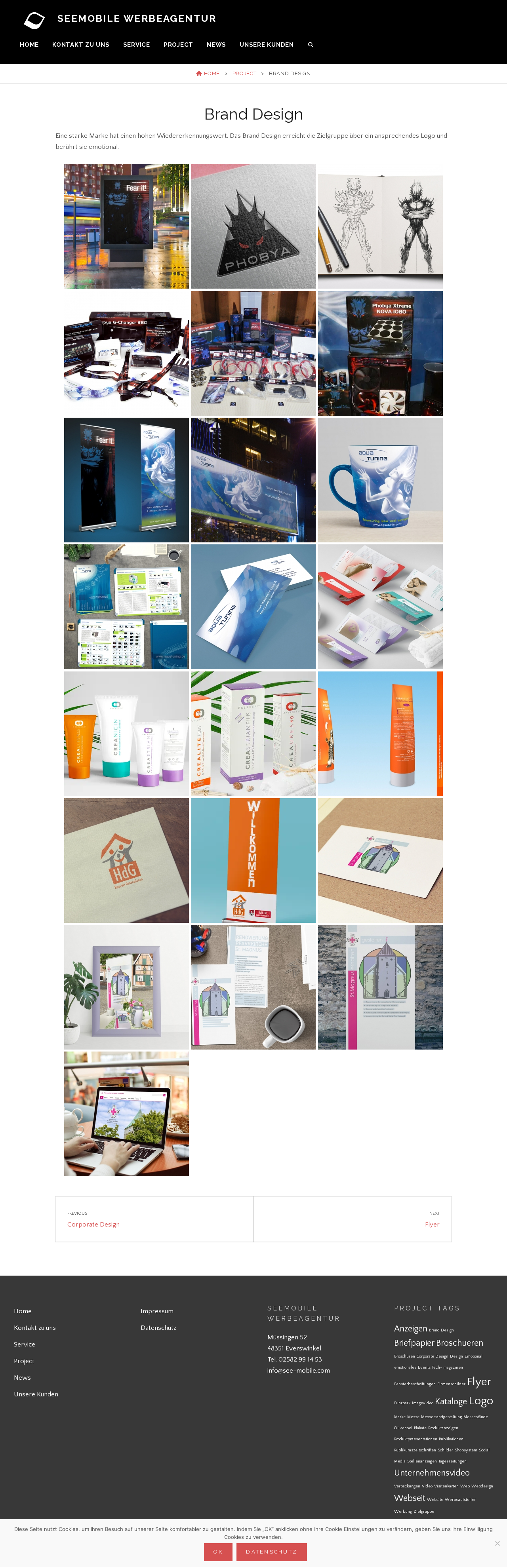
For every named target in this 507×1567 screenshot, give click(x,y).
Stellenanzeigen (422, 1461)
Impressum (157, 1311)
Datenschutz (158, 1327)
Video (427, 1486)
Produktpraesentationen (415, 1439)
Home (29, 44)
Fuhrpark (402, 1403)
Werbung (403, 1511)
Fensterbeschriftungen (415, 1384)
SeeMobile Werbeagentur (137, 18)
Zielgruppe (424, 1511)
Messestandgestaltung (441, 1417)
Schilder (445, 1450)
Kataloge (451, 1402)
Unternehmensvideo (432, 1473)
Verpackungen (407, 1486)
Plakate (420, 1428)
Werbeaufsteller (460, 1499)
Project (178, 44)
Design (456, 1356)
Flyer (479, 1381)
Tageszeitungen (452, 1461)
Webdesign (482, 1486)
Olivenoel (403, 1428)
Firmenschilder (451, 1384)
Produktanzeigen (443, 1428)
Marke (400, 1417)
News (216, 44)
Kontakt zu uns (81, 44)
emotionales (405, 1367)
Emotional (473, 1356)
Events (424, 1367)
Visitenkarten (446, 1486)
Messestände (475, 1417)
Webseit (409, 1498)
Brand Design (441, 1330)
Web (465, 1486)
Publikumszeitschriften (415, 1450)
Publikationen (451, 1439)
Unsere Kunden (267, 44)
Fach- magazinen (447, 1367)
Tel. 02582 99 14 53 (294, 1359)
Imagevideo (422, 1403)
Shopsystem (466, 1450)
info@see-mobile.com (298, 1370)
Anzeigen (410, 1329)
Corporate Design (432, 1356)
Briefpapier (414, 1343)
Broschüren (404, 1356)
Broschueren (459, 1343)
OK (218, 1552)
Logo (481, 1400)
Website (435, 1499)
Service (136, 44)
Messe (413, 1417)
